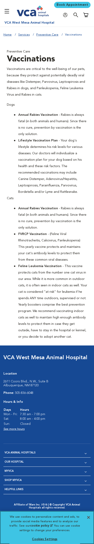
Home (7, 34)
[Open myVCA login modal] (66, 15)
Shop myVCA (13, 480)
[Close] (89, 517)
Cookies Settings (44, 539)
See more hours (14, 429)
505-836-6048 (24, 393)
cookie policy (41, 525)
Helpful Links (14, 489)
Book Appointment (72, 4)
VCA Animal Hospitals (20, 453)
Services (24, 34)
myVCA (9, 471)
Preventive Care (47, 34)
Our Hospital (14, 462)
